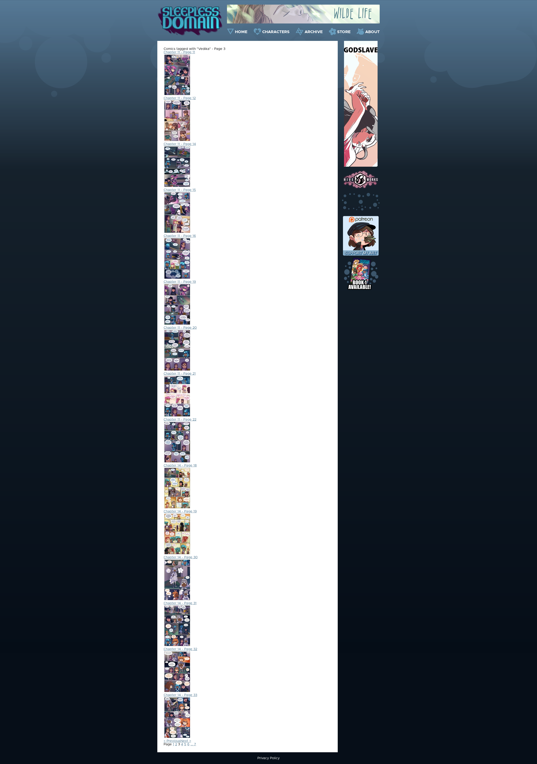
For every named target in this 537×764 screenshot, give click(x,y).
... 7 (193, 744)
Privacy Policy (268, 758)
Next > (185, 741)
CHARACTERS (275, 32)
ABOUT (372, 32)
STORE (344, 32)
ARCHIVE (314, 32)
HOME (241, 32)
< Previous (172, 741)
